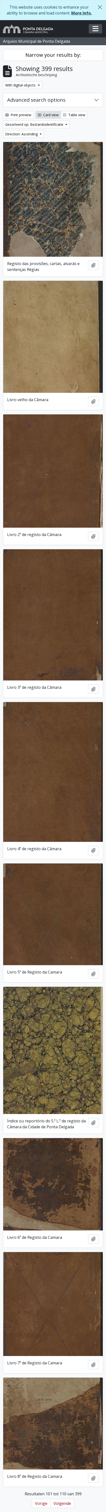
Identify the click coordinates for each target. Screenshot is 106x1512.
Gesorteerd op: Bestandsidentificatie (34, 124)
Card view (50, 115)
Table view (76, 115)
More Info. (81, 13)
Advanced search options (36, 100)
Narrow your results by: (53, 55)
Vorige (41, 1503)
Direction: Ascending (22, 134)
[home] (30, 29)
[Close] (100, 7)
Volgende (62, 1503)
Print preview (20, 115)
